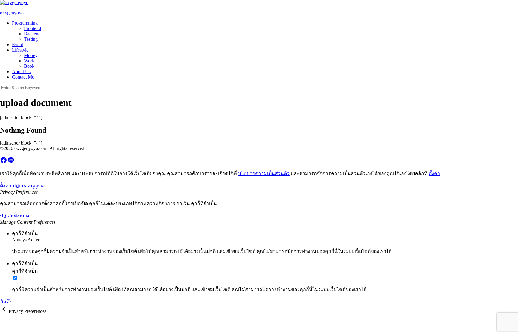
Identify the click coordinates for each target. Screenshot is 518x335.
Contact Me (23, 76)
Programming (25, 22)
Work (29, 60)
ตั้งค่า (434, 173)
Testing (31, 39)
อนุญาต (36, 185)
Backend (32, 33)
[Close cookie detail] (4, 311)
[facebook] (3, 162)
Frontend (32, 28)
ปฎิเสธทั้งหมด (14, 215)
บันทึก (6, 301)
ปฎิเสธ (19, 185)
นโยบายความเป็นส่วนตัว (264, 173)
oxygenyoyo (12, 12)
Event (17, 44)
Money (30, 55)
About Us (21, 71)
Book (29, 66)
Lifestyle (20, 49)
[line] (10, 162)
